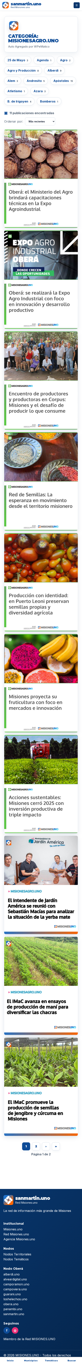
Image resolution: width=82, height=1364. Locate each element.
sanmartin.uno (13, 1314)
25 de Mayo (17, 60)
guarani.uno (12, 1294)
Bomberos (49, 101)
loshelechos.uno (15, 1299)
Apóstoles (63, 81)
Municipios (31, 1360)
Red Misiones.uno (16, 1234)
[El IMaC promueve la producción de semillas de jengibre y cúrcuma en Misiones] (41, 1087)
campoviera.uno (15, 1289)
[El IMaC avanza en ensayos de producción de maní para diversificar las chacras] (41, 986)
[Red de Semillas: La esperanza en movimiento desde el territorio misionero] (41, 481)
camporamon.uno (16, 1284)
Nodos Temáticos (16, 1259)
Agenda (44, 60)
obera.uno (10, 1304)
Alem (12, 81)
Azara (40, 91)
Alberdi (54, 70)
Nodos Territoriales (17, 1254)
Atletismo (16, 91)
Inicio (10, 1360)
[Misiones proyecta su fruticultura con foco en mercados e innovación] (41, 683)
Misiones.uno (13, 1229)
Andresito (36, 81)
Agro (65, 60)
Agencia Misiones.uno (19, 1239)
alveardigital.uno (15, 1279)
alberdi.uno (11, 1274)
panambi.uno (12, 1309)
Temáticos (51, 1360)
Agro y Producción (23, 70)
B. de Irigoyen (19, 101)
